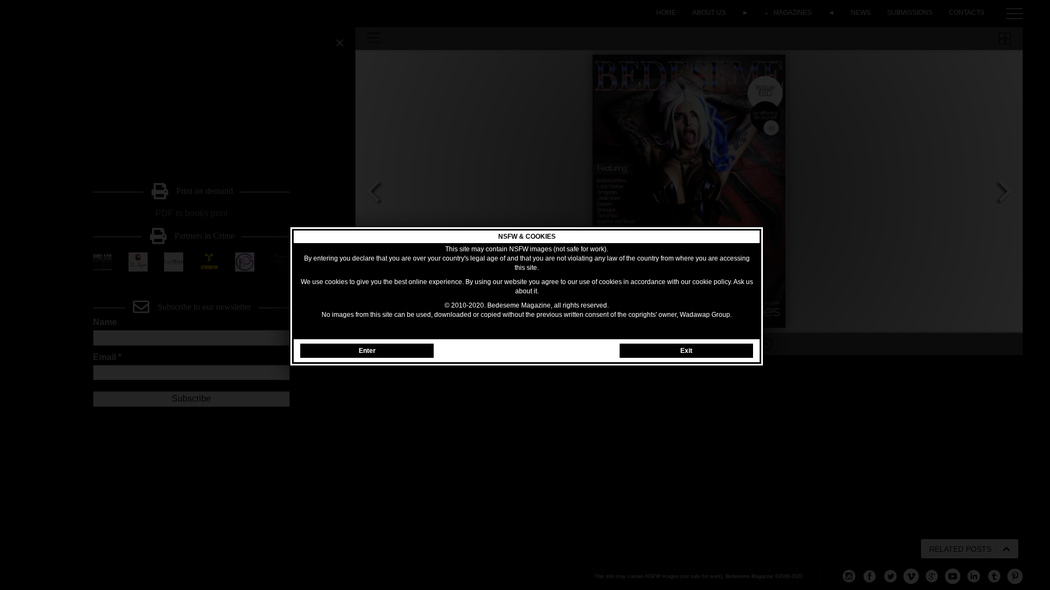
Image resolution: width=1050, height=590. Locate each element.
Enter (367, 351)
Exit (686, 351)
